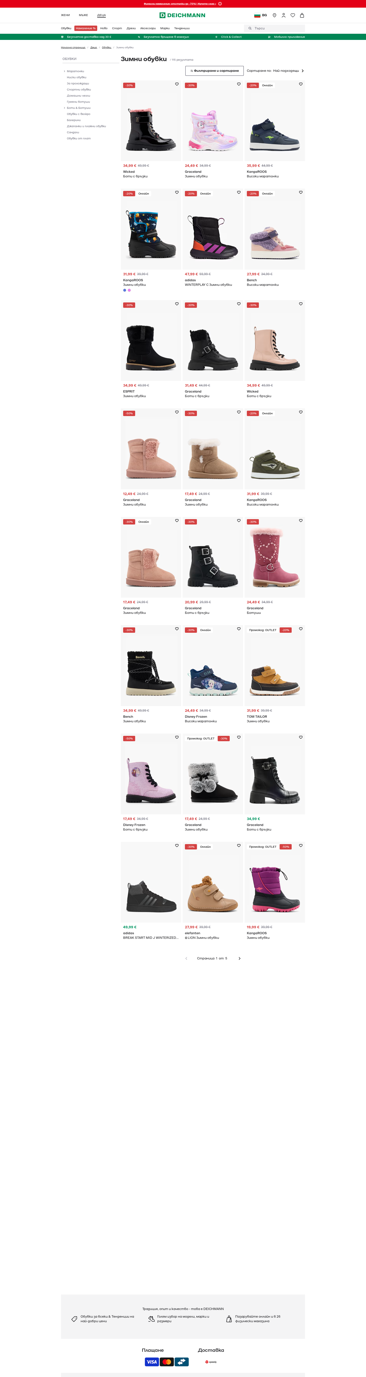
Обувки (107, 47)
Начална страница (73, 47)
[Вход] (284, 15)
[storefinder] (274, 15)
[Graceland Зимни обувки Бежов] (213, 459)
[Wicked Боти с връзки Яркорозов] (275, 351)
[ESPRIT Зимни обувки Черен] (151, 351)
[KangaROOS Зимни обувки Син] (151, 241)
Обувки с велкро (78, 114)
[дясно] (239, 958)
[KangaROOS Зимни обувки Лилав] (129, 290)
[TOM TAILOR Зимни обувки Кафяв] (275, 676)
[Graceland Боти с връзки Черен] (213, 351)
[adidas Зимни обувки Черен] (213, 240)
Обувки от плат (79, 138)
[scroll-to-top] (356, 1367)
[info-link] (220, 4)
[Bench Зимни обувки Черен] (151, 676)
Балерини (74, 120)
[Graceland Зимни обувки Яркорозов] (213, 131)
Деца (93, 47)
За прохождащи (78, 83)
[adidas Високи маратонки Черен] (151, 893)
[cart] (302, 15)
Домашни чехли (78, 95)
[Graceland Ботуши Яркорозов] (275, 568)
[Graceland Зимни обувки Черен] (213, 785)
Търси (260, 28)
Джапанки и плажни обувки (86, 126)
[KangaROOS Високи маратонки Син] (275, 131)
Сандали (73, 132)
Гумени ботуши (78, 101)
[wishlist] (293, 15)
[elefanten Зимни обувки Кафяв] (213, 893)
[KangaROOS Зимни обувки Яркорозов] (275, 893)
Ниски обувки (76, 77)
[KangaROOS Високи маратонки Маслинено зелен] (275, 459)
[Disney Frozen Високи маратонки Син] (213, 676)
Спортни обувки (79, 89)
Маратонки (75, 71)
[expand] (64, 71)
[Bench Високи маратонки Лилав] (275, 240)
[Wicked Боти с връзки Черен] (151, 131)
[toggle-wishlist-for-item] (177, 84)
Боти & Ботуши (79, 107)
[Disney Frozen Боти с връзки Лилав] (151, 785)
